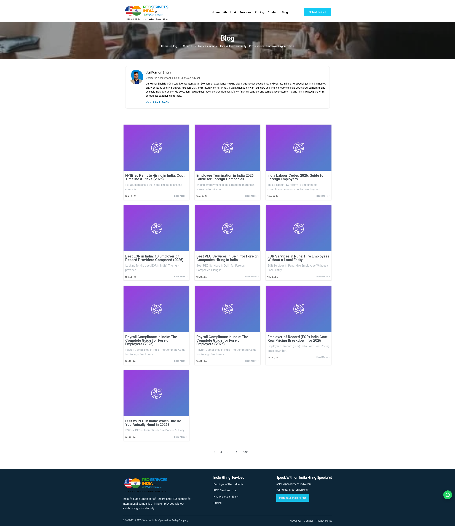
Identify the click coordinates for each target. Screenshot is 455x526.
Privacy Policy (324, 520)
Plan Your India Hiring (292, 497)
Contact (308, 520)
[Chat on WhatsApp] (447, 494)
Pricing (217, 502)
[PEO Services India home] (165, 485)
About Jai (295, 520)
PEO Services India (224, 490)
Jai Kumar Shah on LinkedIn (292, 489)
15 (235, 452)
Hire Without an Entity (226, 496)
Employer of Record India (228, 484)
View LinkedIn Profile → (159, 102)
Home (164, 46)
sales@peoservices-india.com (294, 483)
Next (245, 452)
